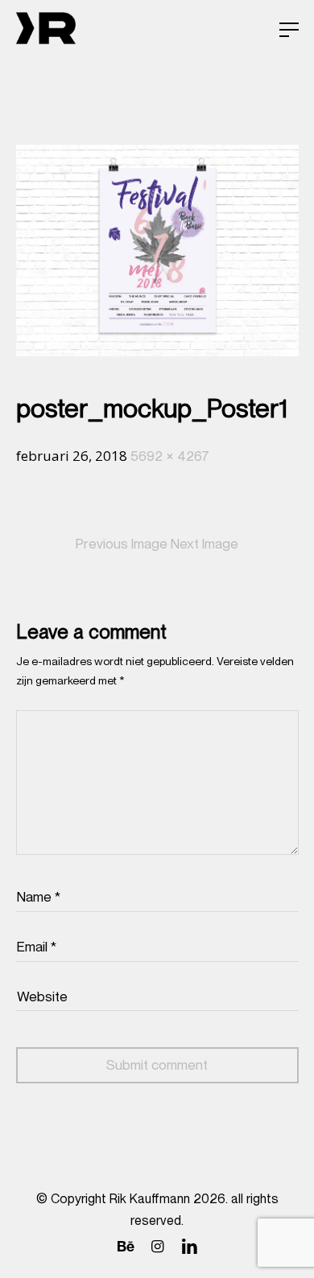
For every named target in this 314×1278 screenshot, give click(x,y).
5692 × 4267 (169, 456)
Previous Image (121, 544)
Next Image (204, 544)
